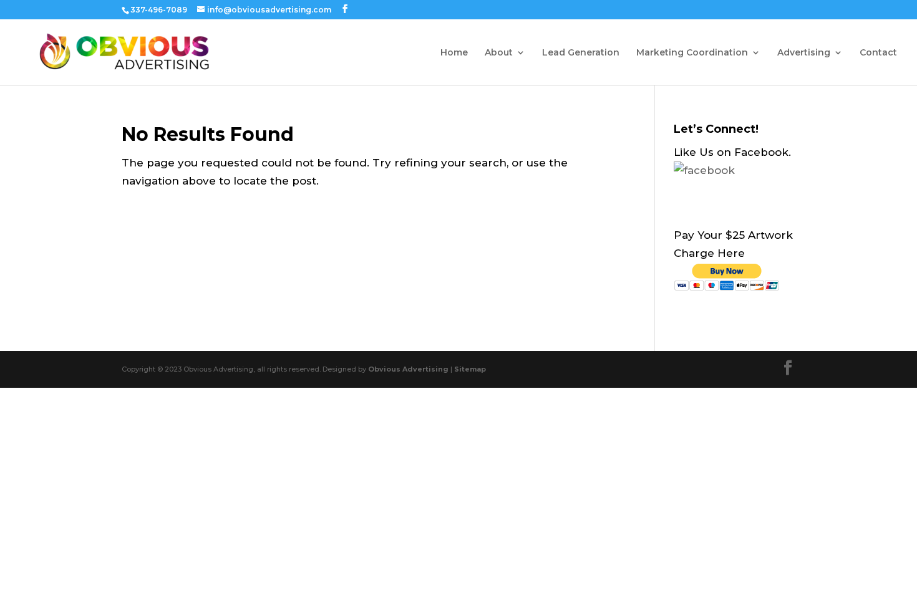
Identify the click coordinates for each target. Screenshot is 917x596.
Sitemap (470, 369)
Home (454, 53)
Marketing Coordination (692, 53)
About (499, 53)
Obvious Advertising (408, 369)
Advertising (803, 53)
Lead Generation (580, 53)
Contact (878, 53)
